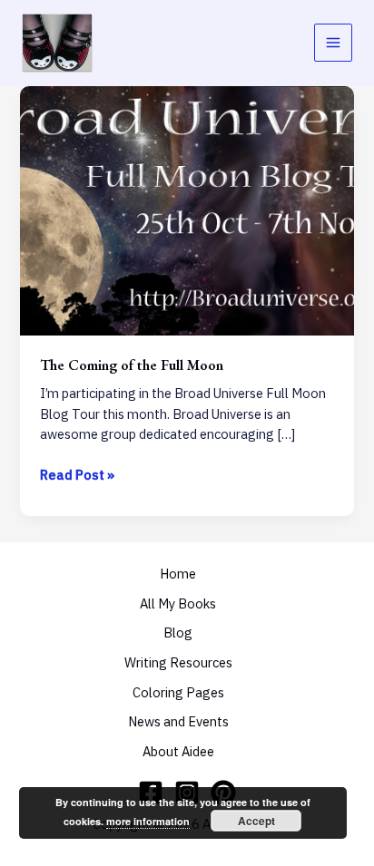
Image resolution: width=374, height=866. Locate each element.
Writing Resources (178, 662)
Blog (177, 632)
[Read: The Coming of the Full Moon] (186, 209)
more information (148, 821)
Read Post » (77, 475)
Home (178, 573)
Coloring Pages (178, 692)
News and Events (178, 721)
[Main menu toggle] (333, 43)
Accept (256, 820)
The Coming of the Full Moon (131, 365)
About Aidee (178, 751)
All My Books (178, 603)
